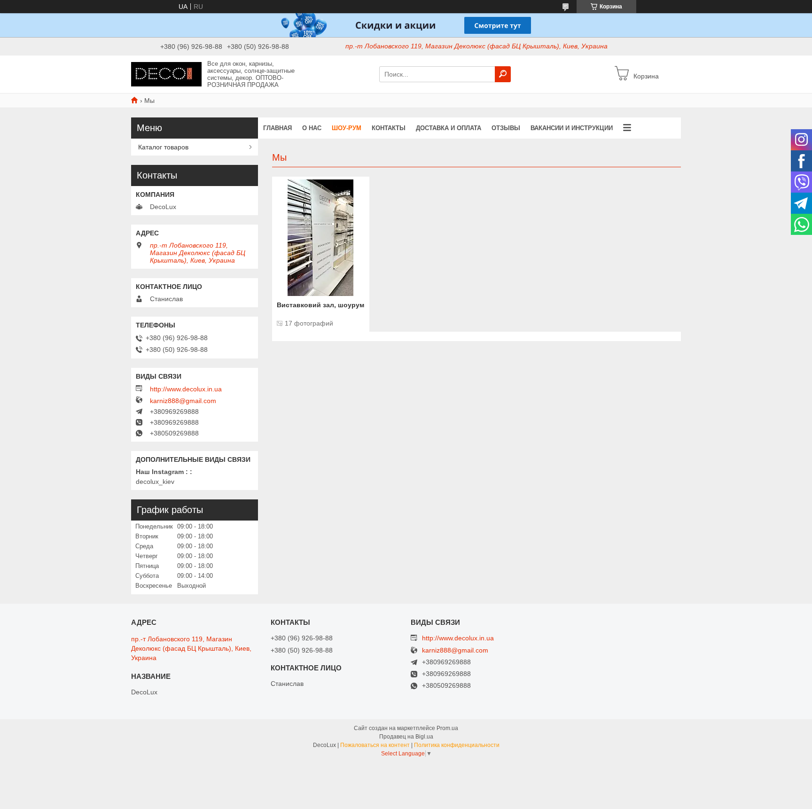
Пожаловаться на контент (375, 745)
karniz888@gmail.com (183, 400)
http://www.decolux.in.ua (186, 389)
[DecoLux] (166, 74)
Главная (277, 128)
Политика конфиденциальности (457, 745)
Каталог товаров (163, 147)
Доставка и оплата (448, 128)
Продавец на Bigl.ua (406, 736)
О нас (311, 128)
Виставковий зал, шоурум (320, 305)
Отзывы (506, 128)
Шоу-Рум (346, 128)
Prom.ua (447, 728)
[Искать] (503, 74)
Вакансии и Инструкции (572, 128)
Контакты (389, 128)
